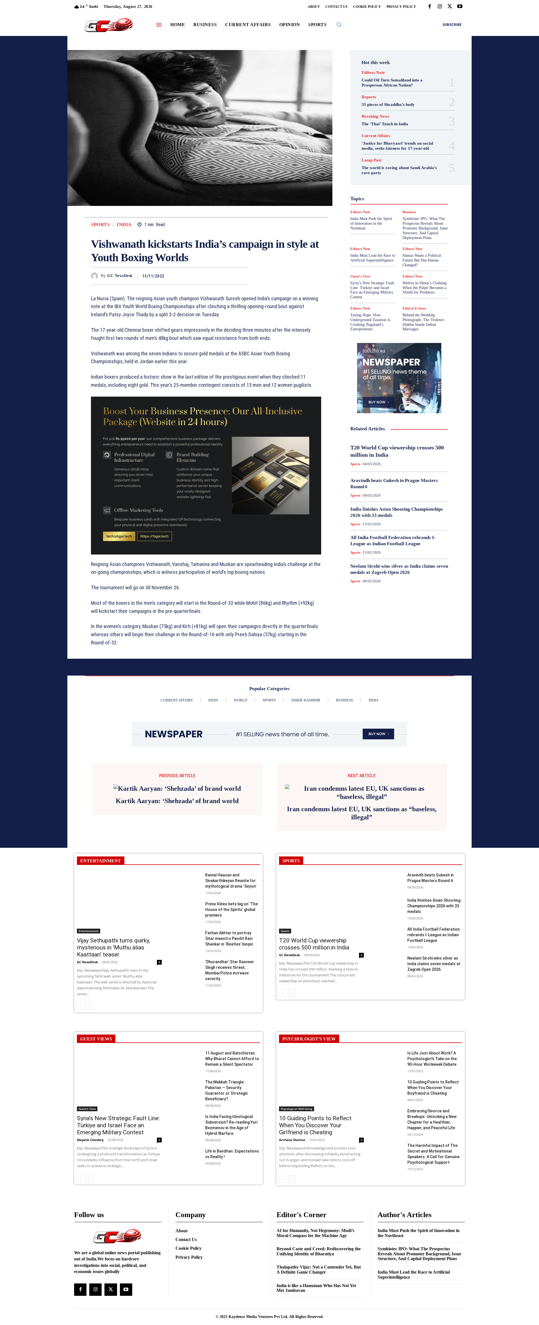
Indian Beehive (384, 192)
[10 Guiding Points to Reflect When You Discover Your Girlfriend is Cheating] (321, 1156)
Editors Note (373, 73)
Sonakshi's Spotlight (403, 217)
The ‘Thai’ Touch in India (385, 124)
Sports (100, 224)
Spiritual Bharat (398, 222)
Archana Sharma (292, 1216)
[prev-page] (80, 1082)
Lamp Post (398, 197)
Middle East (423, 197)
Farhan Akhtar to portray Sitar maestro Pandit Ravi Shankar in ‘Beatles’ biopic (229, 1014)
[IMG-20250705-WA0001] (206, 475)
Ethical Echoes (414, 308)
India (124, 224)
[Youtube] (460, 7)
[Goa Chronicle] (108, 25)
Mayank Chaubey (90, 1216)
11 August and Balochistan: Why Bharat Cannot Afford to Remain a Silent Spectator (232, 1135)
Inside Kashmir (414, 192)
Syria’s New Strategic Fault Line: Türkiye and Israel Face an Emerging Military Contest (372, 290)
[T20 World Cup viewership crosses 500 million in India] (321, 978)
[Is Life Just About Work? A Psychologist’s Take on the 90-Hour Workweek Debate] (390, 1135)
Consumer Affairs (385, 157)
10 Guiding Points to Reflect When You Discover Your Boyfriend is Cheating (433, 1164)
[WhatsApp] (242, 275)
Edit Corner (376, 162)
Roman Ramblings (402, 212)
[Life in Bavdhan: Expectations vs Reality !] (188, 1233)
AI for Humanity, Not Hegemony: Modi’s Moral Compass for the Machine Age (315, 1309)
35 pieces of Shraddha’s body (388, 104)
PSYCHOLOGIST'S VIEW (309, 1115)
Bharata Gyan (385, 151)
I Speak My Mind (421, 182)
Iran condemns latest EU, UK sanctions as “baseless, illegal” (362, 889)
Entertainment (405, 167)
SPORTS (291, 937)
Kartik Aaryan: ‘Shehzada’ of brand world (177, 885)
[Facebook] (429, 7)
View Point (423, 232)
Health (395, 182)
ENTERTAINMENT (100, 937)
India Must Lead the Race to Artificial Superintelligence (372, 257)
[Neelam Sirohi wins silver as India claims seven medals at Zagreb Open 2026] (390, 1040)
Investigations (370, 197)
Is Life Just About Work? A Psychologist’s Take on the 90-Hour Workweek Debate (432, 1135)
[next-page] (89, 1082)
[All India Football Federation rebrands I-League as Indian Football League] (390, 1011)
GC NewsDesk (120, 276)
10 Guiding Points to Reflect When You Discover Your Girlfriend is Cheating (315, 1201)
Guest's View (372, 182)
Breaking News (375, 116)
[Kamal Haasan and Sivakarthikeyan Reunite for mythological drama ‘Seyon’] (188, 957)
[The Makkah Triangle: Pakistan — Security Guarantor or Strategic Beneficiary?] (188, 1164)
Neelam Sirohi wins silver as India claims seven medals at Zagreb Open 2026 (433, 1040)
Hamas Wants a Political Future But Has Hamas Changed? (422, 260)
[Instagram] (440, 7)
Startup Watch (408, 227)
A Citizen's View (405, 146)
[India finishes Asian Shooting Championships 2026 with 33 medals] (390, 982)
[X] (450, 7)
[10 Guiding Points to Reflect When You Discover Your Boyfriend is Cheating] (390, 1164)
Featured (410, 172)
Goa (367, 177)
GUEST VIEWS (96, 1115)
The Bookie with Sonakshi (386, 232)
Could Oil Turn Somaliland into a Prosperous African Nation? (392, 82)
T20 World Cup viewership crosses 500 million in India (314, 1020)
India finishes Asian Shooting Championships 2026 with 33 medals (433, 982)
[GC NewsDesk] (96, 275)
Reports (369, 97)
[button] (338, 24)
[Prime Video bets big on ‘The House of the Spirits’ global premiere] (188, 986)
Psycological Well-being (409, 207)
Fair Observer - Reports (377, 172)
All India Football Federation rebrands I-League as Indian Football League (433, 1011)
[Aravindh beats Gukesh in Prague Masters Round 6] (390, 957)
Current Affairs (376, 136)
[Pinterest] (229, 275)
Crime (411, 157)
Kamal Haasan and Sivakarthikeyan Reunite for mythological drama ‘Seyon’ (230, 957)
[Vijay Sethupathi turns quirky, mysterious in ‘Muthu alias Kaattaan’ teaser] (119, 978)
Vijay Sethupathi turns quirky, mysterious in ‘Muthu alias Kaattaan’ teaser (113, 1023)
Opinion (394, 202)
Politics (413, 202)
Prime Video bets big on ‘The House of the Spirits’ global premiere (231, 986)
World (395, 237)
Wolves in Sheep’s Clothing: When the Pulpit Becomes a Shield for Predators (425, 288)
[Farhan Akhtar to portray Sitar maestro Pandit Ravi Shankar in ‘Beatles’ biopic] (188, 1015)
